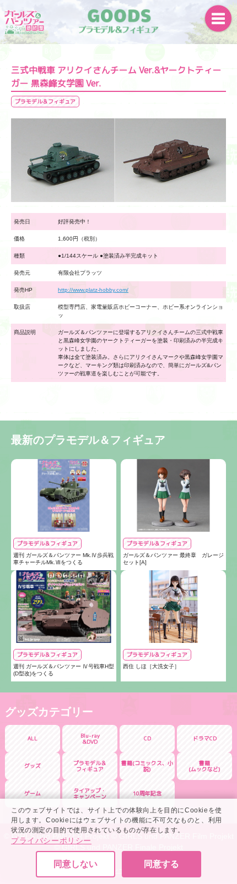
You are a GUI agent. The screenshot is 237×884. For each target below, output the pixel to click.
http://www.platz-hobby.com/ (93, 290)
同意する (161, 864)
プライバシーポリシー (51, 840)
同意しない (75, 864)
